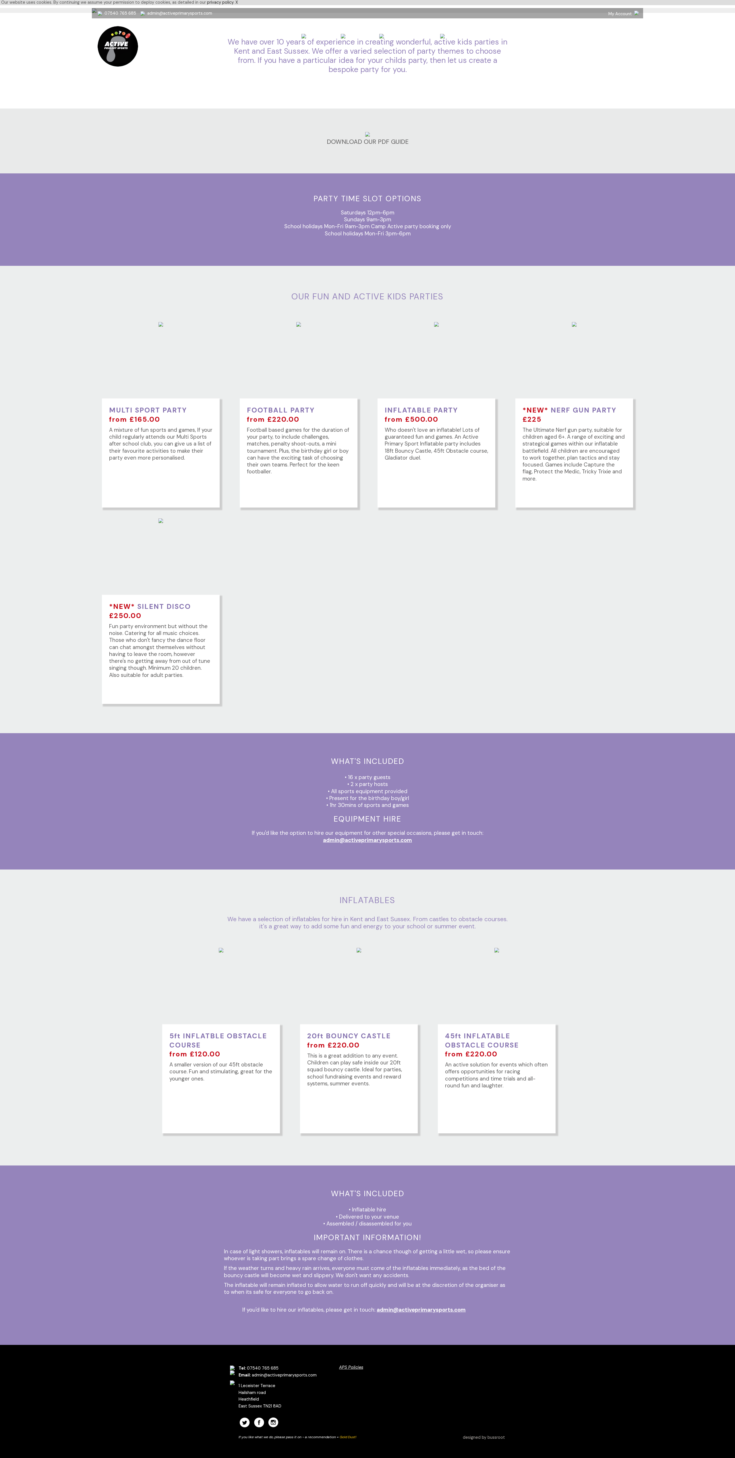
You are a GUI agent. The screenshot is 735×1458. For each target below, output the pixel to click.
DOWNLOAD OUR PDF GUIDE (368, 142)
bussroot (496, 1437)
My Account (620, 14)
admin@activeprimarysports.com (179, 13)
